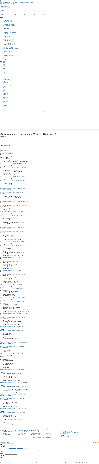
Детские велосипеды (38, 14)
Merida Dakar (6, 87)
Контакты (20, 0)
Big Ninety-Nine (6, 79)
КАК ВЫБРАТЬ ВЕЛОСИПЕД (9, 434)
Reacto (4, 102)
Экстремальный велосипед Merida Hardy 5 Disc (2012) (12, 301)
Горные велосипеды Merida (9, 25)
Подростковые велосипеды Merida (10, 48)
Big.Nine (5, 81)
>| (9, 422)
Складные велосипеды (8, 52)
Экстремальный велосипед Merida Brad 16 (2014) (11, 357)
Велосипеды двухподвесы (9, 14)
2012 (4, 68)
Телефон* (2, 455)
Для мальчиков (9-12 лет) (11, 51)
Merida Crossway (7, 85)
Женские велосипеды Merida (9, 46)
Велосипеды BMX (9, 58)
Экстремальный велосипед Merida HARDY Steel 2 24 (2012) (13, 156)
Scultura (5, 105)
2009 (4, 72)
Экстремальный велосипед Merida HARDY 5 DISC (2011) (12, 412)
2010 (4, 71)
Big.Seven (5, 82)
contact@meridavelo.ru (65, 436)
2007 (4, 75)
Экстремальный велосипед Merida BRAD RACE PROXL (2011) (13, 288)
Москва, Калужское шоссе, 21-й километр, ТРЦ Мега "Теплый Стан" (69, 431)
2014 (4, 65)
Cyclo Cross (5, 86)
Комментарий (3, 461)
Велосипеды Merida (5, 130)
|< (0, 422)
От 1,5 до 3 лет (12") (9, 41)
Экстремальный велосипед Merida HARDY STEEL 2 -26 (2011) (13, 346)
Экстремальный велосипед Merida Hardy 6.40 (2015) (11, 330)
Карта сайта (5, 435)
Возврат (16, 0)
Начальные (7, 23)
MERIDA (2, 14)
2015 (4, 64)
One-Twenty (5, 101)
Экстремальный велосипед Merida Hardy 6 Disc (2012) (12, 231)
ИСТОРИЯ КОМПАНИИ (8, 431)
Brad (4, 83)
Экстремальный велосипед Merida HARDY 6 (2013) (11, 245)
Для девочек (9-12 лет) (10, 50)
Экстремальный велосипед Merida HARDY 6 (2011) (11, 373)
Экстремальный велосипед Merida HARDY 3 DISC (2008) (12, 180)
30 (3, 140)
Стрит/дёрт (7, 59)
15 (3, 138)
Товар (1, 451)
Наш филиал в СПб (4, 442)
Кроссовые (7, 36)
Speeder (5, 106)
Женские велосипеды (48, 14)
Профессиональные (9, 24)
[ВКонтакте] (93, 442)
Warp (4, 108)
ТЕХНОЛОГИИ (6, 433)
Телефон (2, 446)
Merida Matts (6, 91)
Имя (1, 444)
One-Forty (5, 98)
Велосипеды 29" (9, 28)
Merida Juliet (6, 90)
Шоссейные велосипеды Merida (10, 54)
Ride (4, 104)
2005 (4, 77)
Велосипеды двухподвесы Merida (10, 18)
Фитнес (7, 37)
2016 (4, 62)
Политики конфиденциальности (16, 448)
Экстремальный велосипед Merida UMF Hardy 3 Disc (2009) (13, 317)
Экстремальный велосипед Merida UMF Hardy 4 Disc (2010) (13, 274)
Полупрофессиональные (10, 32)
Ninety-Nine (5, 96)
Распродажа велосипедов (16, 130)
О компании (2, 0)
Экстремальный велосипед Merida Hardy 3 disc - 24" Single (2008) (14, 205)
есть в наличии (4, 150)
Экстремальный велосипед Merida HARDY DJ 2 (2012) (12, 398)
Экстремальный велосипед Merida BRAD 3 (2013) (11, 215)
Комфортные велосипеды (8, 47)
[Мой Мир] (98, 442)
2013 (4, 66)
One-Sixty (5, 100)
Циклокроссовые (9, 55)
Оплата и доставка (10, 0)
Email (1, 457)
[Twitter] (95, 442)
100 (3, 143)
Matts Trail (5, 94)
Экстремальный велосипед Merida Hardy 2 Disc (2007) (12, 192)
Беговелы (7, 40)
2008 (4, 73)
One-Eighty (5, 97)
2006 (4, 76)
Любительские (8, 21)
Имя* (1, 453)
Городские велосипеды (29, 14)
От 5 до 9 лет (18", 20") (10, 44)
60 (3, 142)
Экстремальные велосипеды (9, 56)
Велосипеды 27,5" (9, 27)
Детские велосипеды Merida (9, 39)
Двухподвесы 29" (9, 20)
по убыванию (6, 148)
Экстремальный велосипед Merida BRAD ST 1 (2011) (11, 261)
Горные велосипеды (19, 14)
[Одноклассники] (96, 442)
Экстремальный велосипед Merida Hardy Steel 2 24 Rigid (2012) (14, 386)
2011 (4, 69)
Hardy (4, 89)
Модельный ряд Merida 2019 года (7, 3)
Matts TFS (5, 93)
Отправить (48, 437)
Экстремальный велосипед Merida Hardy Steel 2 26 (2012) (13, 167)
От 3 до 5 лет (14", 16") (10, 43)
